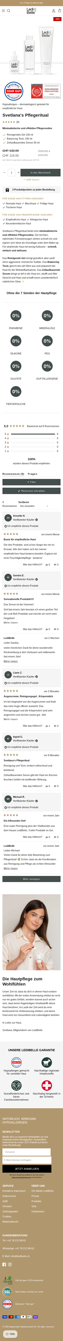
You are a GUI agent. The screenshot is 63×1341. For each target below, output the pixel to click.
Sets (33, 1206)
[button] (31, 122)
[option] (31, 47)
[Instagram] (10, 1264)
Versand (6, 1206)
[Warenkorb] (59, 10)
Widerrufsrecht (10, 1221)
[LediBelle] (31, 11)
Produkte (36, 1201)
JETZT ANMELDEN (27, 1168)
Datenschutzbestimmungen (21, 1177)
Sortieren (23, 502)
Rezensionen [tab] (13, 474)
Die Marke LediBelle (42, 1191)
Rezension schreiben (38, 491)
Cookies (6, 1216)
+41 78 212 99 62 (16, 1240)
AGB (5, 1201)
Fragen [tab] (32, 474)
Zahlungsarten (10, 1211)
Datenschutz (9, 1196)
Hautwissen (37, 1211)
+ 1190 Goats (31, 179)
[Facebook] (4, 1264)
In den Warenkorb (41, 172)
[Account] (53, 10)
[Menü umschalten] (3, 10)
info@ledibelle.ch (20, 1256)
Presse (35, 1196)
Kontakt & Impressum (14, 1191)
